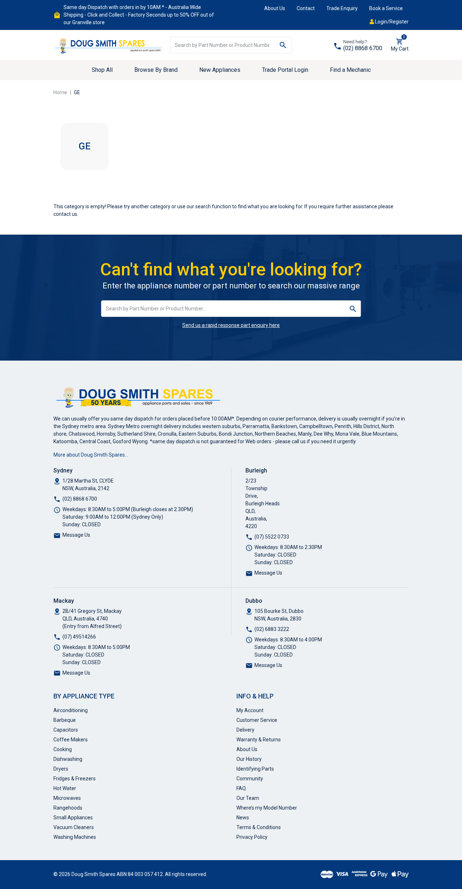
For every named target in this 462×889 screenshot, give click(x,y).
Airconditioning (70, 710)
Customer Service (256, 720)
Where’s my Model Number (266, 808)
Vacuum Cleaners (73, 827)
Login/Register (391, 22)
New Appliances (219, 69)
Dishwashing (67, 759)
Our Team (247, 798)
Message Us (76, 535)
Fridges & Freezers (74, 778)
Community (249, 778)
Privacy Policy (251, 837)
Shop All (102, 69)
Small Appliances (73, 817)
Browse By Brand (156, 69)
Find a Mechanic (350, 69)
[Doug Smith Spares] (109, 44)
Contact (306, 8)
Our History (249, 759)
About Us (274, 8)
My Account (249, 710)
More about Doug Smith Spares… (90, 455)
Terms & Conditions (258, 827)
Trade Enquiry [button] (342, 8)
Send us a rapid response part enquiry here (231, 325)
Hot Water (64, 788)
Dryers (60, 769)
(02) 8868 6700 (362, 48)
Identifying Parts (255, 769)
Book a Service (386, 8)
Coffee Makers (70, 739)
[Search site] (283, 45)
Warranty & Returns (258, 739)
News (242, 817)
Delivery (245, 730)
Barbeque (64, 720)
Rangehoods (67, 808)
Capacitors (65, 730)
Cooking (62, 749)
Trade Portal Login (285, 69)
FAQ (241, 788)
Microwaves (67, 798)
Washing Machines (74, 837)
